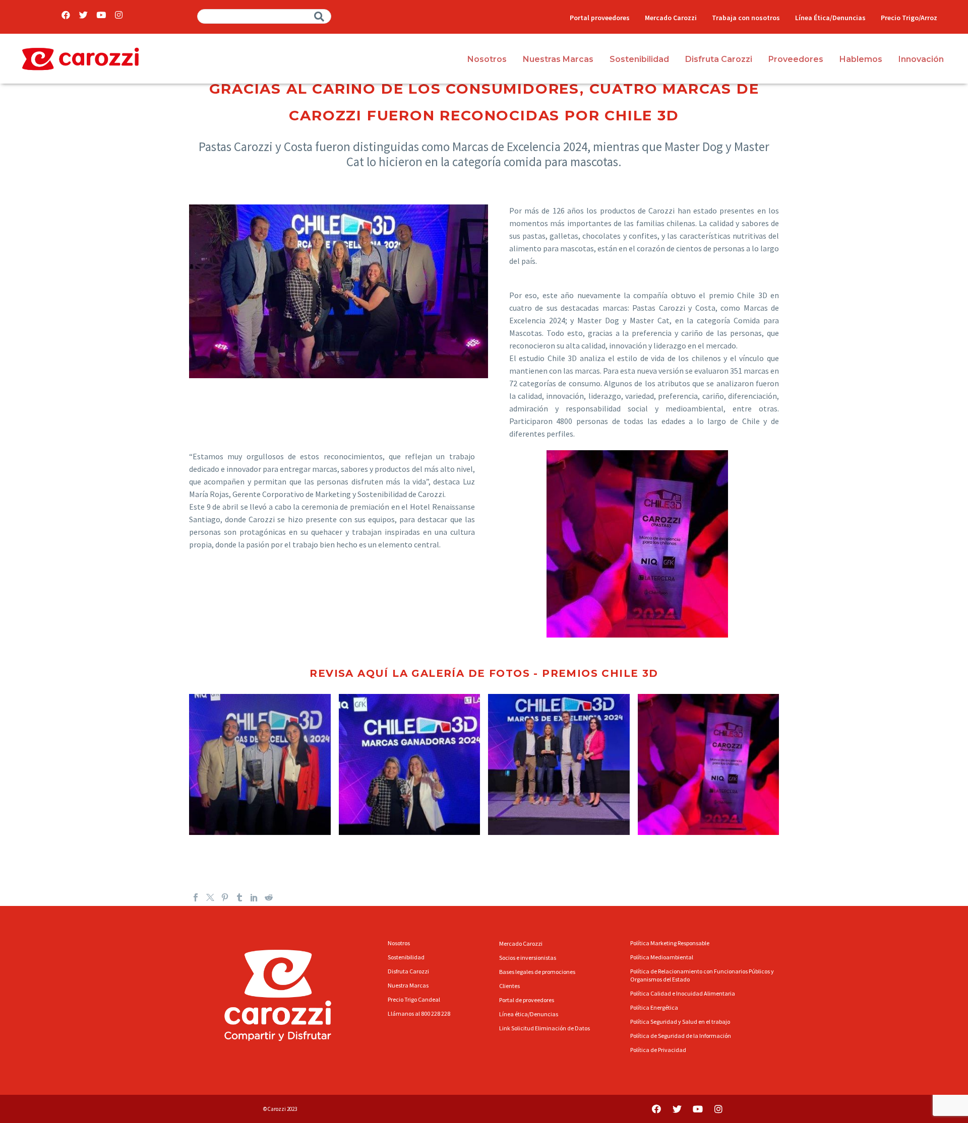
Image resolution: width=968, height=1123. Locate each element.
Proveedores (795, 59)
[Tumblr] (239, 897)
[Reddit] (269, 897)
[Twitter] (83, 15)
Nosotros (487, 59)
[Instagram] (119, 15)
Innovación (921, 59)
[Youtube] (101, 15)
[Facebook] (66, 15)
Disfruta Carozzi (718, 59)
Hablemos (860, 59)
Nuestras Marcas (558, 59)
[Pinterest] (225, 897)
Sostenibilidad (639, 59)
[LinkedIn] (254, 897)
